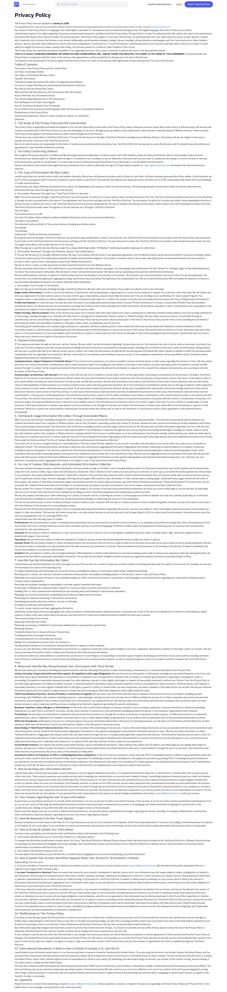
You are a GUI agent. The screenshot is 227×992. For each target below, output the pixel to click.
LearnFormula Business (159, 4)
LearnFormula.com (160, 26)
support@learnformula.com (156, 165)
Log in (179, 4)
